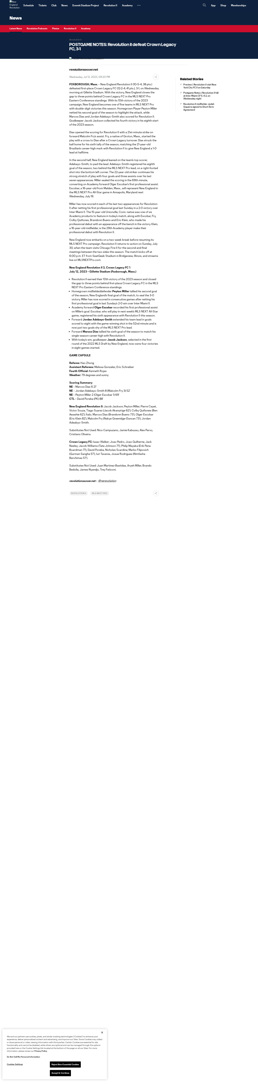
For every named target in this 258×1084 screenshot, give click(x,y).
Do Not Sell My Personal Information (23, 1057)
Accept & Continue (60, 1073)
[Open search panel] (204, 5)
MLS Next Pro (99, 493)
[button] (139, 5)
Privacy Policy (40, 1051)
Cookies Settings (15, 1064)
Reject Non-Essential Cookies (65, 1064)
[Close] (102, 1032)
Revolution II (78, 493)
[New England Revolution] (15, 5)
